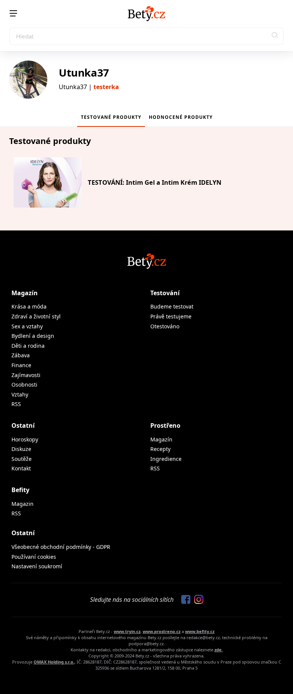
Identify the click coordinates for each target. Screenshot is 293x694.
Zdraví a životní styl (36, 316)
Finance (21, 365)
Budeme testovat (171, 306)
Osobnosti (24, 384)
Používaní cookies (33, 556)
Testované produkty (111, 117)
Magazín (24, 293)
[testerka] (28, 80)
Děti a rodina (28, 345)
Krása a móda (29, 306)
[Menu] (13, 13)
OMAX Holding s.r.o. (54, 662)
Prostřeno (165, 425)
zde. (218, 649)
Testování (165, 293)
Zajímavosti (25, 375)
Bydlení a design (32, 335)
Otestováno (164, 326)
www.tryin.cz (127, 631)
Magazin (22, 503)
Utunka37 (84, 73)
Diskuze (21, 449)
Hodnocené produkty (181, 117)
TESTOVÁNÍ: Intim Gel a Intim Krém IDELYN (154, 182)
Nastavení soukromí (36, 566)
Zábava (20, 355)
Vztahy (19, 394)
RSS (16, 404)
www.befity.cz (199, 631)
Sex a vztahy (27, 326)
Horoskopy (24, 439)
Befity (20, 490)
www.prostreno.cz (161, 631)
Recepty (160, 449)
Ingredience (166, 458)
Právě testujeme (171, 316)
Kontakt (21, 468)
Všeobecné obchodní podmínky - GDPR (60, 546)
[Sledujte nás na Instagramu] (196, 600)
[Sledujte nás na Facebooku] (183, 600)
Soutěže (21, 458)
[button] (275, 36)
